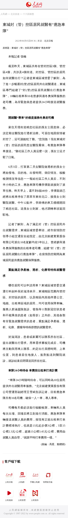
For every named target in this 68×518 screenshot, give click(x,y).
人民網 (3, 14)
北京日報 (48, 41)
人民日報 (9, 482)
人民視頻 (9, 500)
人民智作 (35, 500)
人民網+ (21, 482)
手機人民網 (35, 482)
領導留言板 (48, 482)
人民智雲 (22, 500)
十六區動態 (28, 14)
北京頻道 (15, 14)
